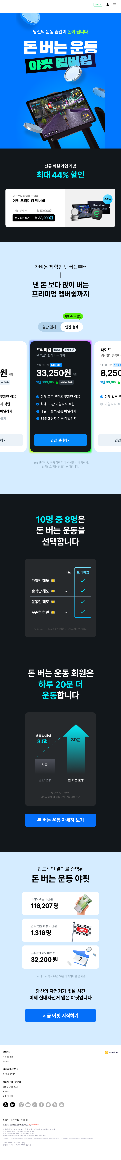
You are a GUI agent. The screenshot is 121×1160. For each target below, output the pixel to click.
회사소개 (5, 1120)
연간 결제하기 (60, 440)
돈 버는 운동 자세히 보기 (60, 820)
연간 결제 (71, 327)
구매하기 (98, 4)
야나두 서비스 (15, 1120)
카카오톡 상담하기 (9, 1074)
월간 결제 (49, 327)
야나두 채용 (24, 1120)
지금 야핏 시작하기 (60, 1015)
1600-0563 (19, 1143)
